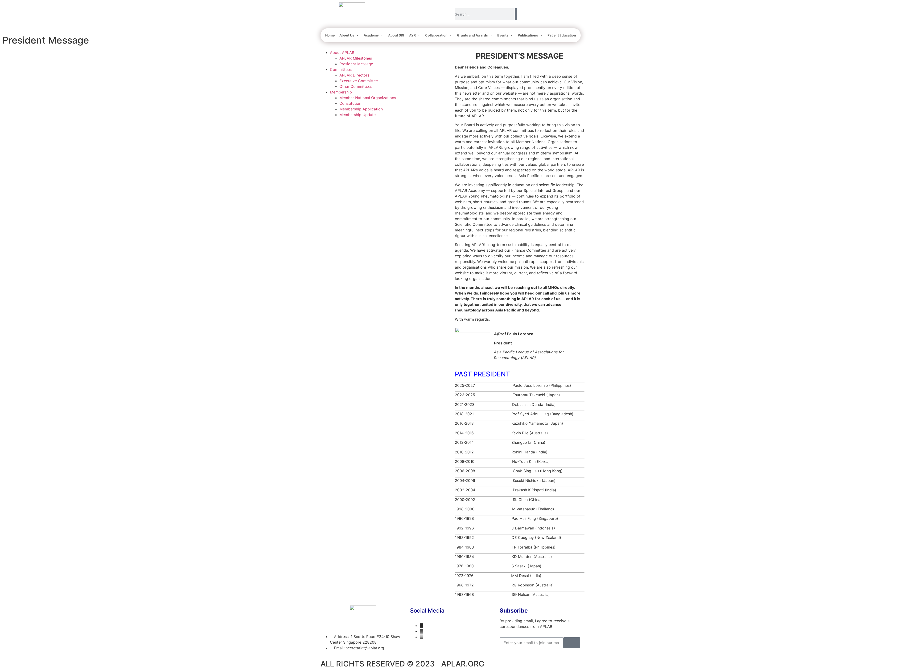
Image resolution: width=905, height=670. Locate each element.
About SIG (396, 35)
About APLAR (342, 52)
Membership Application (361, 109)
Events (502, 35)
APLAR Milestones (355, 58)
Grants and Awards (472, 35)
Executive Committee (358, 80)
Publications (528, 35)
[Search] (516, 14)
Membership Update (357, 114)
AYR (412, 35)
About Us (346, 35)
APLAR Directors (354, 75)
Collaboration (436, 35)
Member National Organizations (367, 97)
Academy (371, 35)
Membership (341, 92)
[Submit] (571, 642)
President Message (356, 63)
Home (330, 35)
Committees (341, 69)
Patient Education (561, 35)
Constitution (350, 103)
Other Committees (355, 86)
